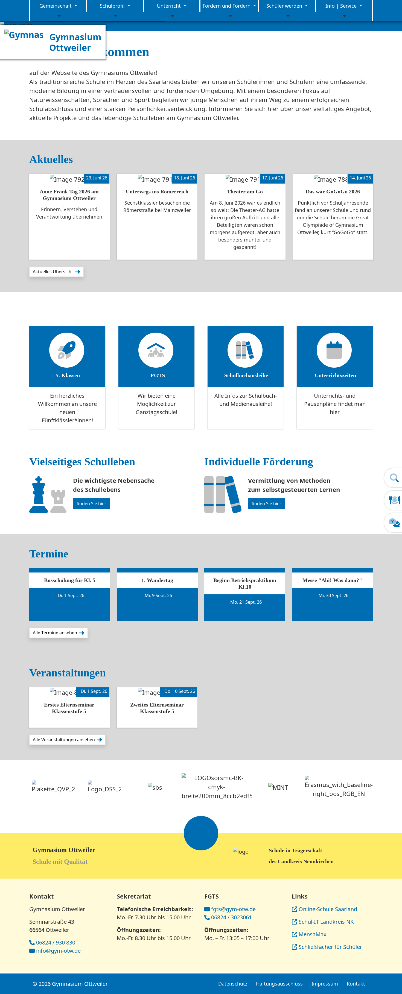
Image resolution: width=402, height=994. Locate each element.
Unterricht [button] (169, 5)
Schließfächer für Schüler (330, 947)
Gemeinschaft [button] (56, 5)
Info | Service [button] (341, 5)
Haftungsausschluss (279, 983)
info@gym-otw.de (58, 950)
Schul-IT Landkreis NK (326, 921)
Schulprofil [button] (113, 5)
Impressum (324, 983)
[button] (56, 271)
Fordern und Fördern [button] (227, 5)
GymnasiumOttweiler (75, 42)
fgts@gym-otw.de (233, 909)
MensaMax (313, 934)
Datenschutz (232, 983)
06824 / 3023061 (231, 917)
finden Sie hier (91, 504)
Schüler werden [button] (285, 5)
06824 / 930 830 (55, 942)
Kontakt (356, 983)
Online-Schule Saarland (328, 909)
